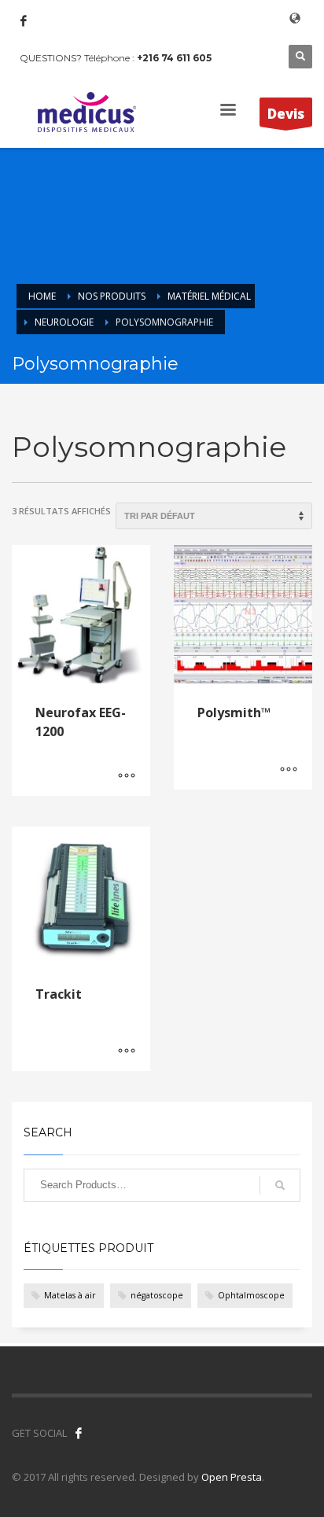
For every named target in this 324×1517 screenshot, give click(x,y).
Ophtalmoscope (251, 1295)
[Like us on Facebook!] (78, 1433)
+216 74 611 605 (174, 58)
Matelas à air (70, 1295)
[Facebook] (23, 20)
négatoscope (157, 1295)
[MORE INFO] (126, 776)
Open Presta (231, 1477)
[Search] (280, 1185)
